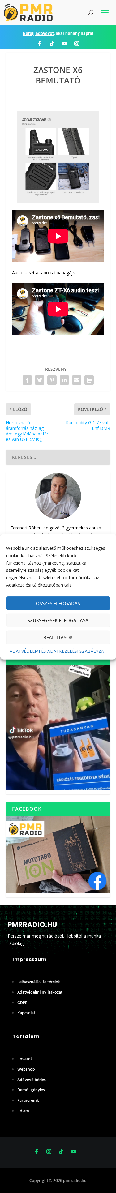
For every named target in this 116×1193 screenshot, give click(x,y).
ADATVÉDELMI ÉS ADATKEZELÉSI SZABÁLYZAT (58, 651)
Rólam (23, 1110)
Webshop (26, 1069)
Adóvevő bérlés (31, 1079)
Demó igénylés (31, 1089)
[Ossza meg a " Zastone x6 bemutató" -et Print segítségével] (89, 380)
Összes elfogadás (58, 603)
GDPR (22, 1002)
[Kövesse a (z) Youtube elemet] (64, 44)
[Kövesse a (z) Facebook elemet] (40, 44)
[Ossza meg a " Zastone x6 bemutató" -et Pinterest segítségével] (52, 380)
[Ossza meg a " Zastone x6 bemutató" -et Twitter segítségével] (39, 380)
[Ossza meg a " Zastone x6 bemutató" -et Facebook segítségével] (27, 380)
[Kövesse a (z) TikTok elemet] (52, 44)
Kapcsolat (26, 1012)
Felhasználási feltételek (38, 982)
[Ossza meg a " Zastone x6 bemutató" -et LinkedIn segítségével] (64, 380)
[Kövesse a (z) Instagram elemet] (77, 44)
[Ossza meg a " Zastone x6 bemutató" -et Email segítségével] (77, 380)
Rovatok (25, 1059)
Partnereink (28, 1100)
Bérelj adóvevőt (38, 33)
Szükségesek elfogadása (58, 620)
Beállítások (58, 637)
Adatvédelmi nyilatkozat (39, 992)
